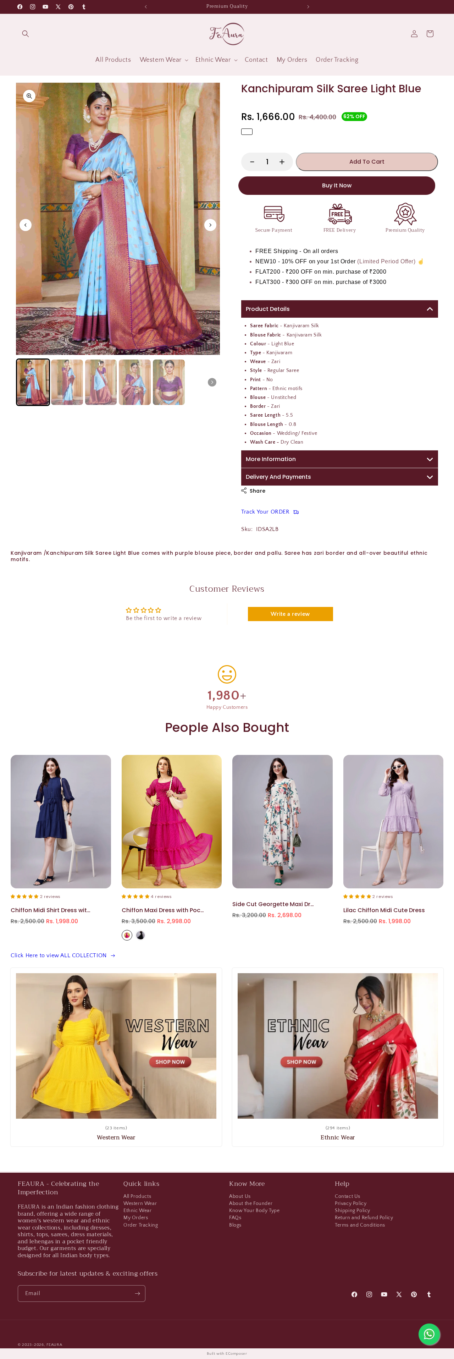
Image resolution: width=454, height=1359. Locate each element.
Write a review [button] (290, 614)
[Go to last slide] (26, 225)
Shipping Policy (352, 1210)
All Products (137, 1197)
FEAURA (54, 1345)
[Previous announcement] (146, 6)
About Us (240, 1197)
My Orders (135, 1217)
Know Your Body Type (254, 1210)
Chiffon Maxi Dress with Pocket (52, 910)
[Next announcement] (308, 6)
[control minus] (248, 162)
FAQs (235, 1217)
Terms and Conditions (360, 1225)
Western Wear (140, 1203)
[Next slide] (210, 225)
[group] (33, 382)
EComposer (236, 1354)
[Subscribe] (137, 1293)
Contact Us (347, 1197)
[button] (25, 34)
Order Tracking (140, 1225)
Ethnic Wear (137, 1210)
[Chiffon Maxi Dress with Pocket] (61, 822)
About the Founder (250, 1203)
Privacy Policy (350, 1203)
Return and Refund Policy (364, 1217)
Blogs (235, 1225)
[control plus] (285, 162)
